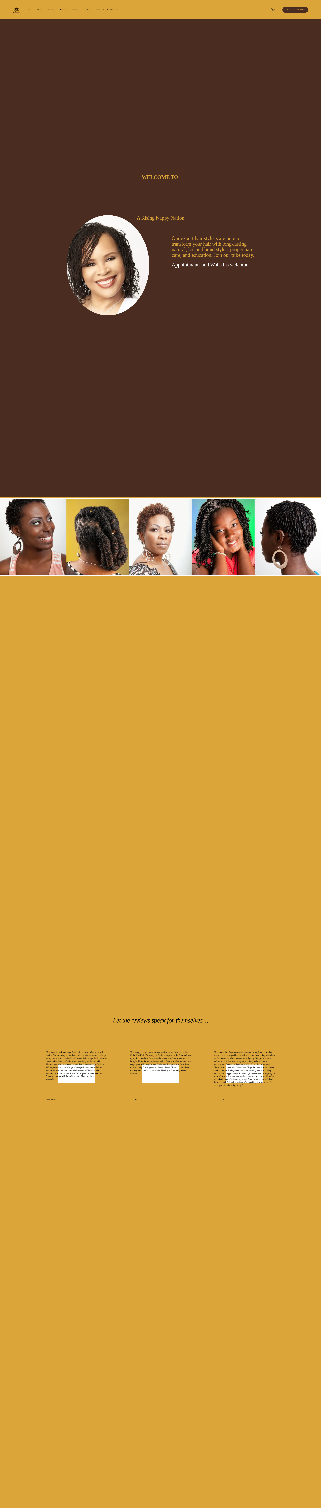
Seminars (75, 10)
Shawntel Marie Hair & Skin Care (107, 10)
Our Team (51, 10)
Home (29, 10)
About (39, 10)
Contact (87, 10)
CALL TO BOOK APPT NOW (295, 10)
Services (63, 10)
